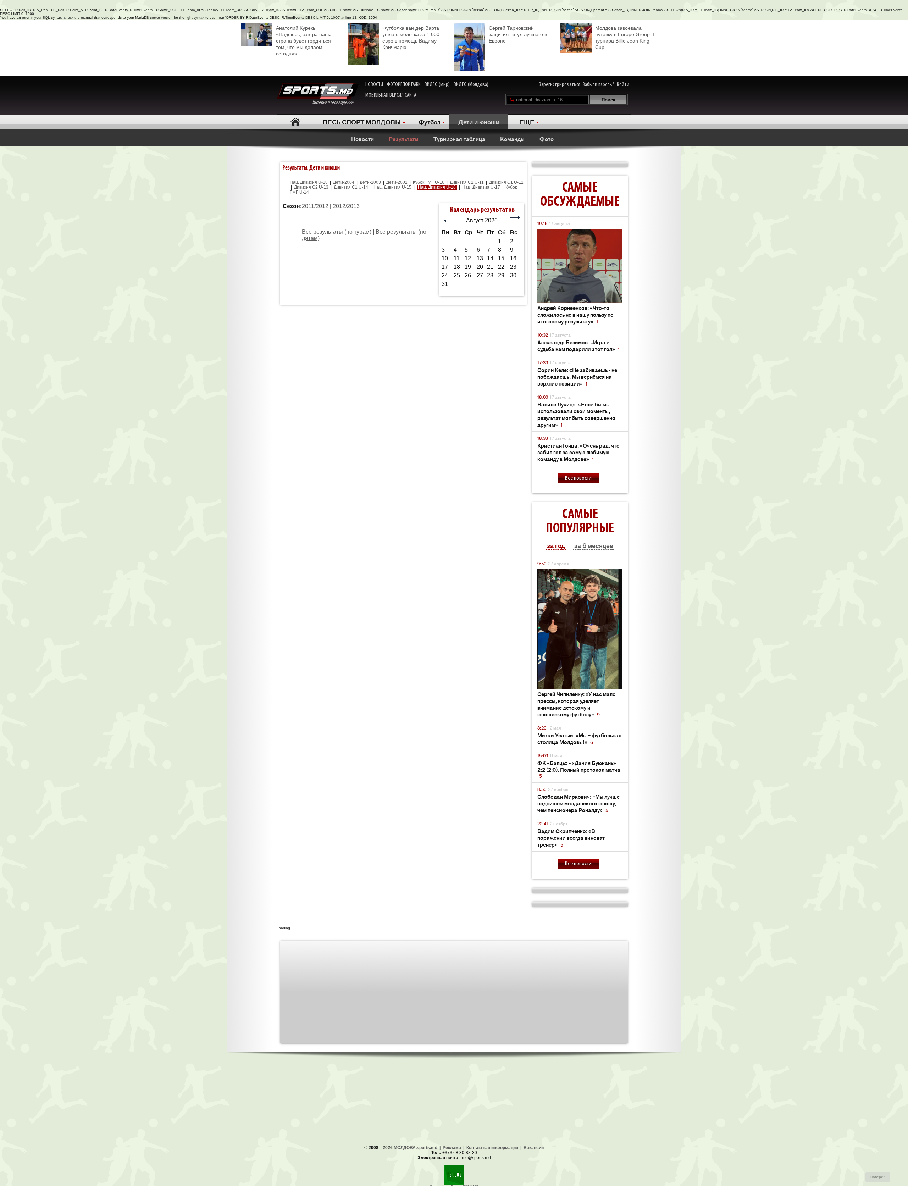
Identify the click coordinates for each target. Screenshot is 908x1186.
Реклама (452, 1147)
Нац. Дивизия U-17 (481, 187)
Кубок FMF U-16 (428, 182)
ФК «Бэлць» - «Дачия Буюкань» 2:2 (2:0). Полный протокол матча (578, 769)
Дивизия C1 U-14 (351, 187)
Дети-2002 (397, 182)
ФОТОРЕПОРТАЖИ (404, 85)
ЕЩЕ (527, 121)
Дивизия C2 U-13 (311, 187)
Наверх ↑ (878, 1177)
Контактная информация (492, 1147)
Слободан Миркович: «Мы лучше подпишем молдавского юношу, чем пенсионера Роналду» (578, 803)
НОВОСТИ (374, 85)
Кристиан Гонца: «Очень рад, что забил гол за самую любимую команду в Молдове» (578, 452)
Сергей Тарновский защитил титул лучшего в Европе (518, 34)
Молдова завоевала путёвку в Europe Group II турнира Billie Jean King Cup (624, 37)
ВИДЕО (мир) (437, 85)
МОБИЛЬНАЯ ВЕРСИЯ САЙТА (390, 95)
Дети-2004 (343, 182)
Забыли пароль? (598, 85)
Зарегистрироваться (559, 85)
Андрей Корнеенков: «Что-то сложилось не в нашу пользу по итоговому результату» (575, 314)
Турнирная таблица (459, 139)
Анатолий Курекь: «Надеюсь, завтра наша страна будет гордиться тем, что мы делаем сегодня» (304, 40)
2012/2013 (346, 206)
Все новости (578, 478)
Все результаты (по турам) (336, 232)
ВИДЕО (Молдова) (471, 85)
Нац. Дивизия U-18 (309, 182)
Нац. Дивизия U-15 (392, 187)
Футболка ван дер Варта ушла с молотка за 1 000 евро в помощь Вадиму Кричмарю (410, 37)
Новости (362, 139)
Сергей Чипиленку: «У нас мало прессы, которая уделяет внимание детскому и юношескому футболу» (576, 704)
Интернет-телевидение (335, 103)
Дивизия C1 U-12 (506, 182)
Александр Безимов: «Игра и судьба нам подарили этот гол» (578, 345)
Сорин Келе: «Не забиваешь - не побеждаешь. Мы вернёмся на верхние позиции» (577, 376)
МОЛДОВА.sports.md (415, 1147)
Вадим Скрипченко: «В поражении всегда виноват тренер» (571, 837)
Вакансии (534, 1147)
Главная (295, 121)
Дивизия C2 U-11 (467, 182)
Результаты (404, 139)
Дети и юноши (478, 121)
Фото (546, 139)
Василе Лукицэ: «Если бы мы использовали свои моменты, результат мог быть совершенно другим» (576, 414)
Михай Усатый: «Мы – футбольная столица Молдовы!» (579, 738)
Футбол (430, 121)
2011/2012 (315, 206)
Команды (512, 139)
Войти (623, 85)
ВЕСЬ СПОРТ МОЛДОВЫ (362, 121)
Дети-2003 (371, 182)
